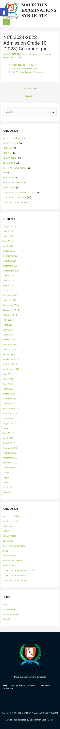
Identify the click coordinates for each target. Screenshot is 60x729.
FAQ (5, 686)
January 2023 (9, 403)
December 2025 (11, 265)
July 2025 (8, 275)
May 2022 (8, 433)
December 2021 (11, 457)
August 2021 (9, 472)
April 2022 (8, 438)
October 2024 (10, 315)
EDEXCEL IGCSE (10, 143)
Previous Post (30, 88)
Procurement (9, 177)
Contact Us (45, 686)
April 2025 (8, 290)
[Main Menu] (6, 22)
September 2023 (11, 369)
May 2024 (8, 329)
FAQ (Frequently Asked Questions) (28, 72)
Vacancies (8, 689)
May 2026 (8, 241)
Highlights (22, 54)
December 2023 (11, 354)
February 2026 (10, 256)
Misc (5, 172)
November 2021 (11, 462)
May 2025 (8, 285)
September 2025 (11, 270)
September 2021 (11, 467)
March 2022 (9, 443)
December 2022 (11, 408)
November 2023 (11, 359)
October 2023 (10, 364)
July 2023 (8, 374)
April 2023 (8, 388)
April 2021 (8, 487)
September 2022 (11, 418)
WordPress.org (10, 619)
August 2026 (9, 226)
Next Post (30, 96)
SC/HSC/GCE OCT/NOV (14, 197)
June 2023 (8, 379)
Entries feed (9, 609)
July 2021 (8, 477)
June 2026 (8, 236)
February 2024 (10, 344)
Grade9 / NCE (9, 54)
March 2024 (9, 339)
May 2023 (8, 384)
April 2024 (8, 334)
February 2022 (10, 448)
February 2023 (10, 398)
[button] (4, 12)
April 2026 (8, 246)
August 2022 (9, 423)
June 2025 (8, 280)
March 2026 (9, 251)
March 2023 (9, 393)
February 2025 (10, 295)
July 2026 (8, 231)
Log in (6, 604)
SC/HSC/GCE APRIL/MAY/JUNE (18, 192)
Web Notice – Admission (25, 68)
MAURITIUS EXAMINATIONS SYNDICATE (38, 10)
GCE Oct (7, 153)
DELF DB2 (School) (12, 138)
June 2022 (8, 428)
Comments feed (11, 614)
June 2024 (8, 324)
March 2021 (9, 492)
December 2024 (11, 305)
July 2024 (8, 320)
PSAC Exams (9, 187)
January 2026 (9, 260)
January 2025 (9, 300)
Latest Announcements (39, 54)
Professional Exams (12, 182)
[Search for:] (30, 112)
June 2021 (8, 482)
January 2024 (9, 349)
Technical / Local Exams (14, 202)
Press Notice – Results (24, 64)
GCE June (7, 148)
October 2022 (10, 413)
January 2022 (9, 452)
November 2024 (11, 310)
